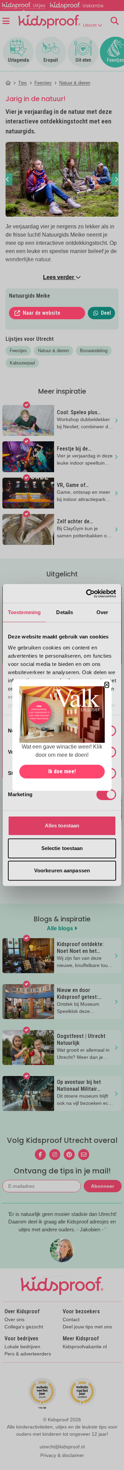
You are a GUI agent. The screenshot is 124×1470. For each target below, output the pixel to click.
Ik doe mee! (62, 771)
